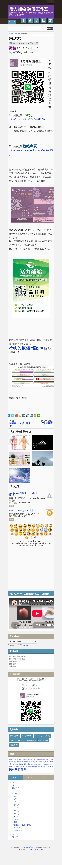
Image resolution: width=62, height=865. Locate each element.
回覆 (11, 506)
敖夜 (49, 764)
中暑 (16, 759)
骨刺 (41, 764)
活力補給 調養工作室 (28, 9)
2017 (13, 785)
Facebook (23, 20)
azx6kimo (14, 493)
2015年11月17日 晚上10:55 (24, 494)
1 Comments (37, 448)
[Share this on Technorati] (38, 415)
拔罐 (40, 762)
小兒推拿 (12, 759)
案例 (45, 736)
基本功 (36, 736)
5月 (15, 808)
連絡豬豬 (15, 38)
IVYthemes (32, 849)
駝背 (29, 766)
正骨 (27, 759)
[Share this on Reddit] (35, 415)
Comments (46, 778)
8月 (15, 799)
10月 (15, 793)
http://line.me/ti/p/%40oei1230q (27, 119)
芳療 (12, 740)
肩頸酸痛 (45, 762)
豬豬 (10, 43)
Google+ (37, 20)
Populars (31, 778)
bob (11, 510)
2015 (13, 788)
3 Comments (13, 464)
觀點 (20, 740)
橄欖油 (33, 766)
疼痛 (35, 764)
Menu (50, 2)
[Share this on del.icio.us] (27, 415)
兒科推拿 (29, 762)
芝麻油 (50, 762)
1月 (15, 819)
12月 (15, 790)
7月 (15, 802)
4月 (15, 811)
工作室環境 (17, 830)
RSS (43, 20)
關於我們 (41, 740)
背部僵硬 (16, 764)
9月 (15, 796)
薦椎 (43, 766)
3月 (15, 814)
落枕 (20, 766)
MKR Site (40, 849)
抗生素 (17, 762)
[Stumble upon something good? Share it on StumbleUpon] (20, 415)
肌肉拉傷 (50, 759)
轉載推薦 (30, 740)
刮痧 (34, 762)
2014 (13, 834)
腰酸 (17, 766)
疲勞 (32, 764)
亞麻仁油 (23, 762)
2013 (13, 837)
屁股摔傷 (12, 762)
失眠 (24, 759)
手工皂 (21, 759)
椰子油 (13, 766)
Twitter (30, 20)
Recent (50, 20)
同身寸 (31, 759)
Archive (15, 778)
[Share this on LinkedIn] (31, 415)
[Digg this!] (23, 415)
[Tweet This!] (12, 415)
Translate (25, 645)
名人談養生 (26, 736)
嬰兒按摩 (39, 766)
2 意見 (36, 43)
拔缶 (37, 762)
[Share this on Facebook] (8, 415)
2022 (13, 782)
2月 (15, 816)
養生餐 (12, 745)
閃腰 (38, 764)
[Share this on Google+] (16, 415)
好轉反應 (44, 759)
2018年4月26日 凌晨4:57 (26, 510)
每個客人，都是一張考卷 (22, 825)
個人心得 (13, 736)
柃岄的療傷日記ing (27, 347)
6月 (15, 805)
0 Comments (13, 448)
